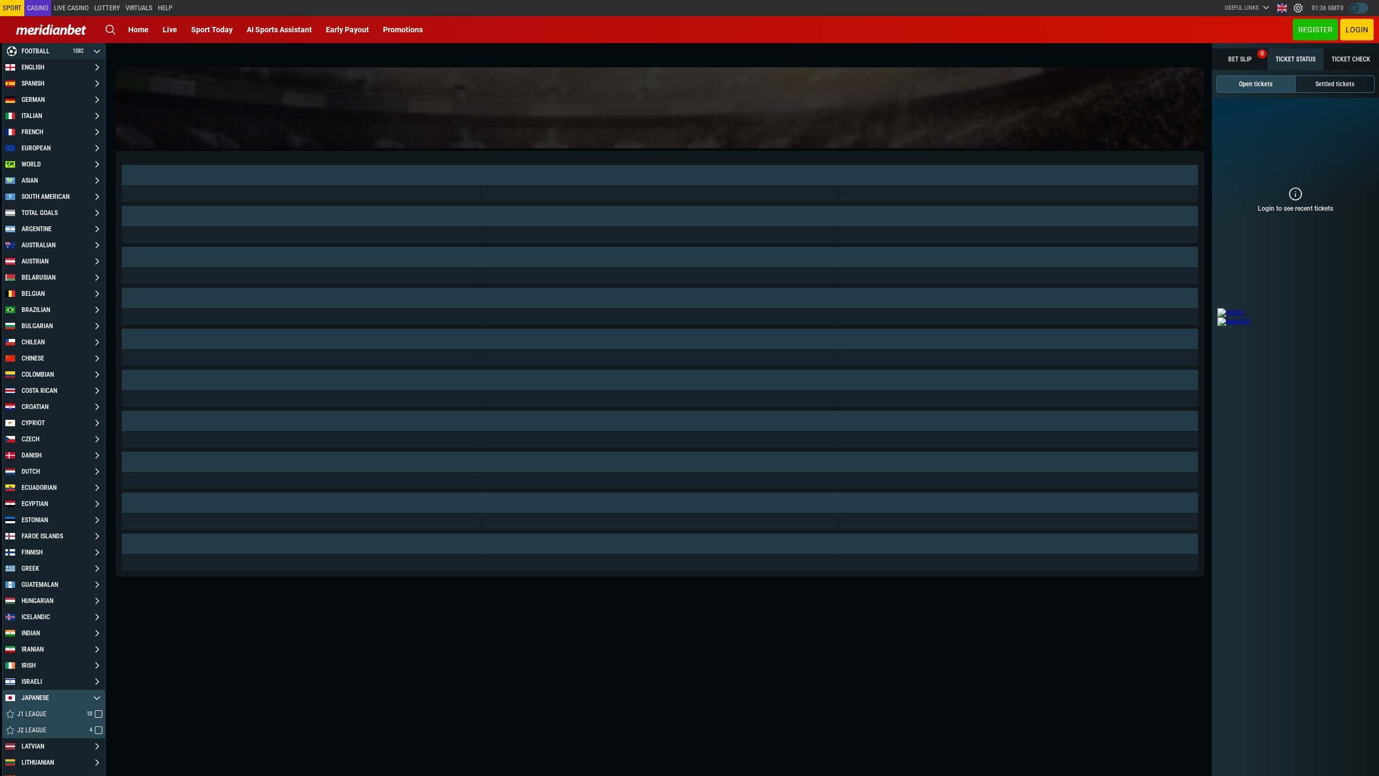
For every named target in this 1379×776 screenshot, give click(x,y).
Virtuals (139, 8)
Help (165, 8)
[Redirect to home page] (51, 29)
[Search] (110, 30)
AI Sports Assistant (279, 29)
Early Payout (347, 29)
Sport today (212, 29)
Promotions (403, 29)
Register (1315, 29)
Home (138, 29)
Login (1357, 29)
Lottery (107, 8)
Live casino (71, 8)
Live (170, 29)
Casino (37, 8)
